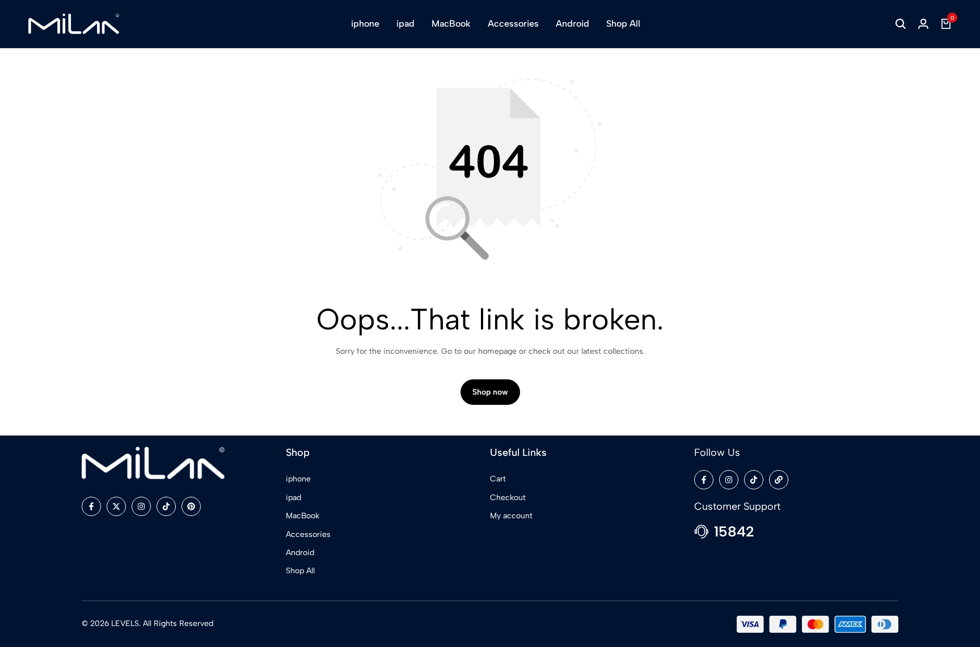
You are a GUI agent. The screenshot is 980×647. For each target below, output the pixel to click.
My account (511, 516)
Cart (498, 479)
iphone (365, 23)
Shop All (623, 23)
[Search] (900, 23)
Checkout (508, 497)
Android (572, 23)
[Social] (91, 506)
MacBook (451, 23)
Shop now (490, 392)
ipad (405, 23)
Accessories (513, 23)
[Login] (923, 23)
